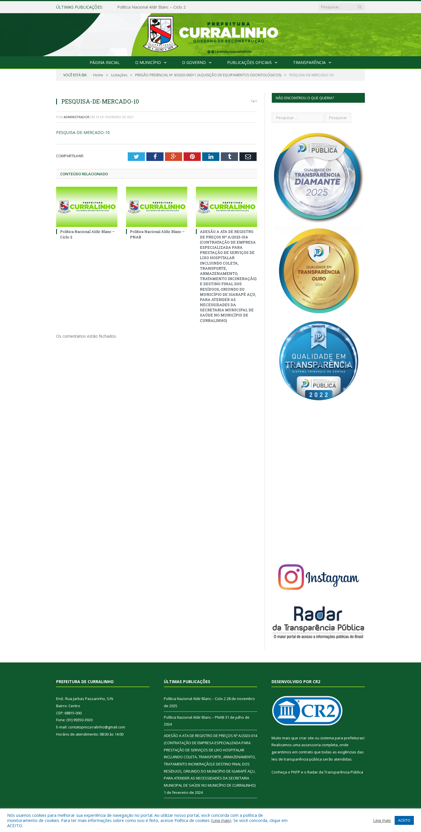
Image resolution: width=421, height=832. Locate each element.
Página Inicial (105, 62)
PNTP (295, 772)
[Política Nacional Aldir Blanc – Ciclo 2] (86, 207)
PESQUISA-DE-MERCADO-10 (83, 132)
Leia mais (221, 820)
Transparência (309, 62)
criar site (306, 737)
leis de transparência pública (297, 759)
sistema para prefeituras (342, 737)
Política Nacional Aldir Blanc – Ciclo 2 (195, 698)
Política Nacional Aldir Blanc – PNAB (150, 7)
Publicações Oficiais (249, 62)
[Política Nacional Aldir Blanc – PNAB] (156, 207)
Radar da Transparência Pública (335, 772)
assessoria (311, 744)
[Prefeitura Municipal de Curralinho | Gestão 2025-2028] (210, 33)
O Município (148, 62)
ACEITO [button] (404, 820)
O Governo (194, 62)
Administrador (76, 117)
